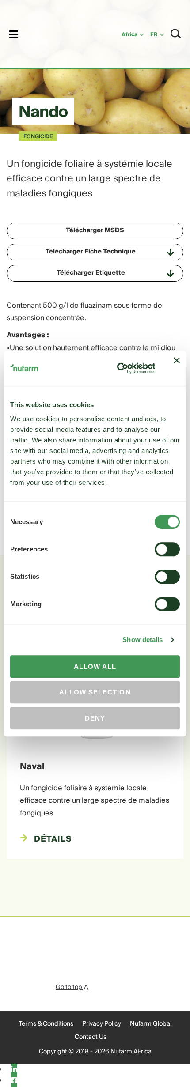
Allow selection (94, 692)
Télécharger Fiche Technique (91, 251)
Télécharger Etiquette (91, 273)
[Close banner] (177, 368)
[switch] (167, 549)
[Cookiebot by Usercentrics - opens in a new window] (117, 368)
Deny (95, 718)
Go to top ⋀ (72, 987)
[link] (58, 33)
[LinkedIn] (14, 1070)
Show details (142, 639)
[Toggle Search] (176, 34)
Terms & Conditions (46, 1024)
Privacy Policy (101, 1024)
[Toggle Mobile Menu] (13, 34)
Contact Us (90, 1037)
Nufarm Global (150, 1024)
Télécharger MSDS (95, 230)
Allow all (95, 666)
